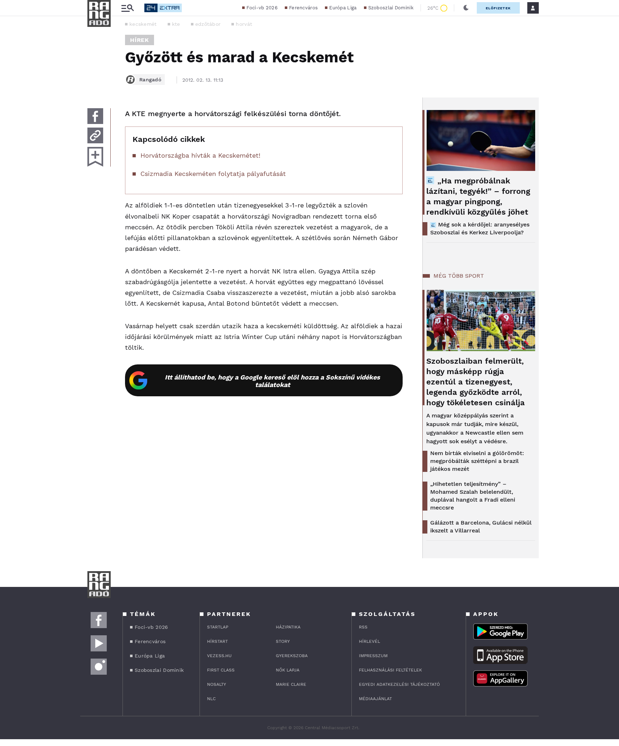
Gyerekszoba (292, 655)
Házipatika (288, 627)
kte (176, 24)
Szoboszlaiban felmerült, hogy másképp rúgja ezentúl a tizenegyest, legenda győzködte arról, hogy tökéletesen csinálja (475, 382)
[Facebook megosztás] (95, 116)
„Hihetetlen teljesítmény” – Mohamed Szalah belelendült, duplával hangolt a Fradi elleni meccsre (472, 495)
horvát (244, 24)
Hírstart (217, 641)
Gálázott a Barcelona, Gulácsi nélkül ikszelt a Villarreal (481, 526)
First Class (221, 670)
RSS (363, 627)
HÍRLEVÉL (369, 641)
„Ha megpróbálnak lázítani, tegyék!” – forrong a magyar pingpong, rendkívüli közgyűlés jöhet (478, 196)
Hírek (139, 40)
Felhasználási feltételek (390, 670)
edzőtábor (208, 24)
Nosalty (216, 684)
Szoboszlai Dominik (390, 7)
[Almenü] (127, 8)
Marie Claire (291, 684)
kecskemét (143, 24)
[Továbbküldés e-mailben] (95, 135)
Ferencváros (303, 7)
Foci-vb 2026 (262, 7)
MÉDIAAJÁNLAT (375, 698)
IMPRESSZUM (373, 655)
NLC (211, 698)
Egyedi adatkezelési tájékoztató (399, 684)
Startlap (217, 627)
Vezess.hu (219, 655)
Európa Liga (342, 7)
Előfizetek (498, 8)
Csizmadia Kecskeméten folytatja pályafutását (213, 173)
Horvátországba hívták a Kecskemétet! (200, 155)
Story (283, 641)
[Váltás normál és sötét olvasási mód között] (466, 8)
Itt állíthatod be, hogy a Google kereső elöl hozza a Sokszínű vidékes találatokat (272, 380)
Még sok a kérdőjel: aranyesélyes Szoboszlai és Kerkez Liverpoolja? (479, 228)
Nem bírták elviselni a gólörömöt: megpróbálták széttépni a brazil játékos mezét (477, 461)
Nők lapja (287, 670)
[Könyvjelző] (95, 157)
